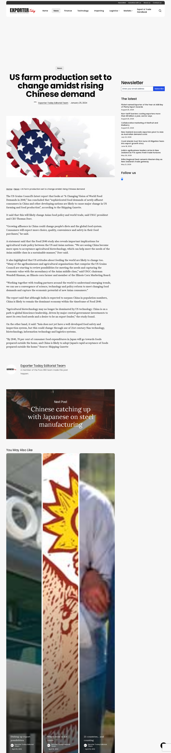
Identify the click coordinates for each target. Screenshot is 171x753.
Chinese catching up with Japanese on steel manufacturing (60, 414)
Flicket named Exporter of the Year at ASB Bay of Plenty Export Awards (142, 106)
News (59, 68)
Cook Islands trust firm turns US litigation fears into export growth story (142, 142)
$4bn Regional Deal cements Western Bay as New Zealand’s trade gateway (141, 160)
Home (9, 189)
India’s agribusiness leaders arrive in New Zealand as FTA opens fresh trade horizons (141, 151)
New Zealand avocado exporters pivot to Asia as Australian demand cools (142, 133)
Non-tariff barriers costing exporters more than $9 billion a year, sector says (140, 115)
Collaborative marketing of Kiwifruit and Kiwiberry (139, 124)
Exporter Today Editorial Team (53, 102)
